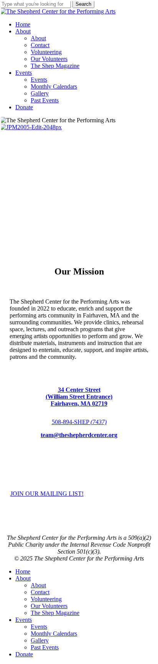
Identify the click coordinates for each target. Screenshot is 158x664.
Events (23, 619)
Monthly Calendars (54, 633)
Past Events (45, 647)
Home (22, 571)
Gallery (40, 640)
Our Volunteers (49, 606)
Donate (24, 654)
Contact (40, 592)
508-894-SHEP (79, 422)
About (23, 578)
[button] (47, 493)
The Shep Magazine (55, 613)
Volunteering (46, 599)
